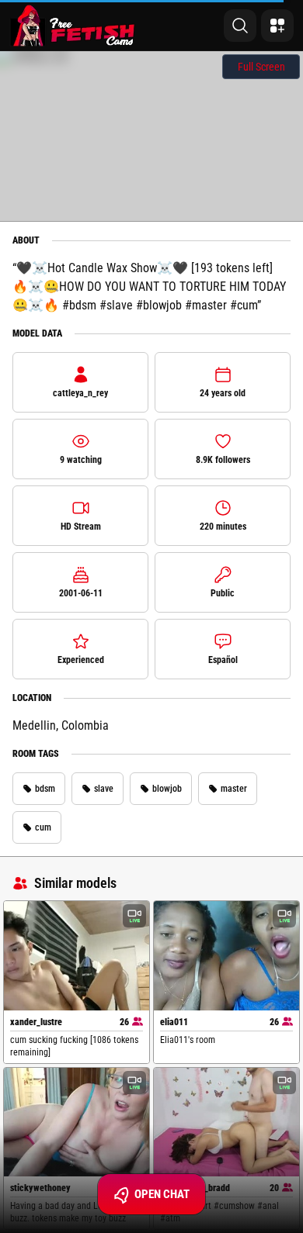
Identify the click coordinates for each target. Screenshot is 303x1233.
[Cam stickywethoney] (76, 1122)
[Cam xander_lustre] (76, 955)
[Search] (240, 25)
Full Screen (261, 66)
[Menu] (277, 25)
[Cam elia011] (226, 955)
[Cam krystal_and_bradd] (226, 1122)
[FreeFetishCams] (72, 26)
